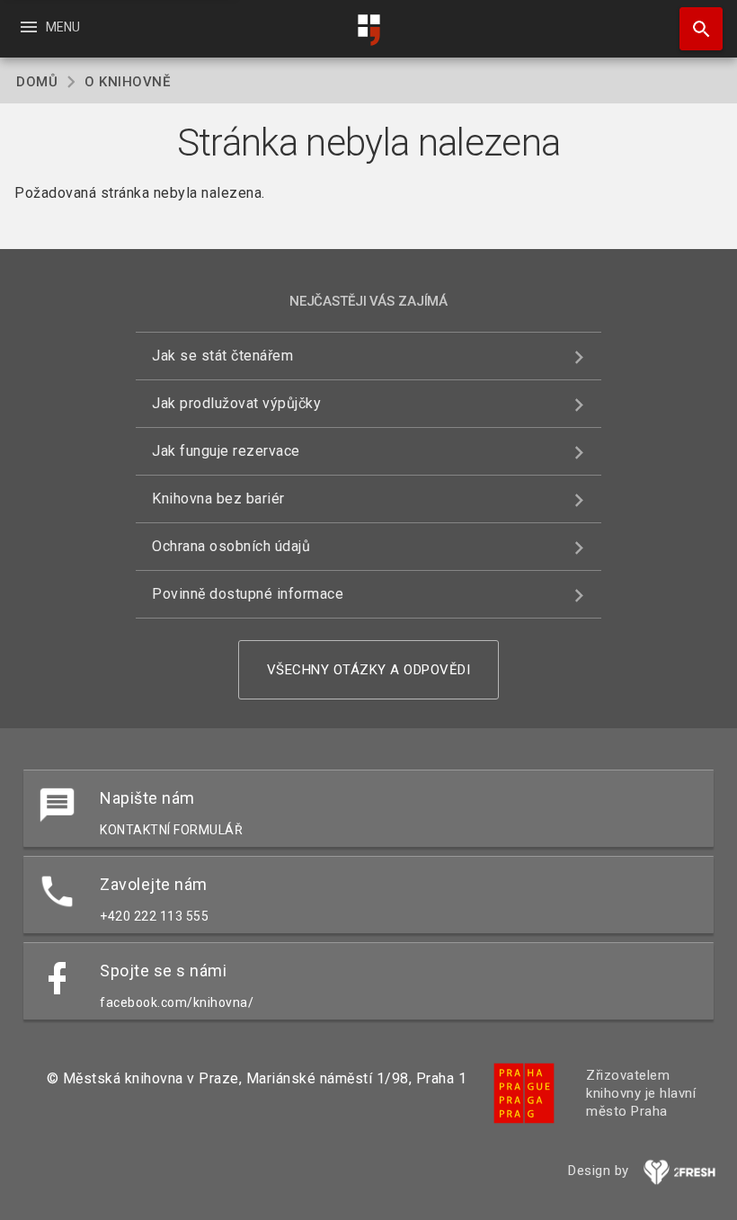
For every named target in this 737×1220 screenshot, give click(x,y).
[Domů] (368, 30)
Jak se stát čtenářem (222, 355)
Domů (37, 82)
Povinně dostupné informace (247, 593)
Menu (49, 27)
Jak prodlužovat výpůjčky (236, 403)
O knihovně (127, 82)
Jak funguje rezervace (226, 450)
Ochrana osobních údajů (231, 546)
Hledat (695, 29)
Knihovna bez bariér (218, 498)
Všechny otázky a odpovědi (369, 670)
